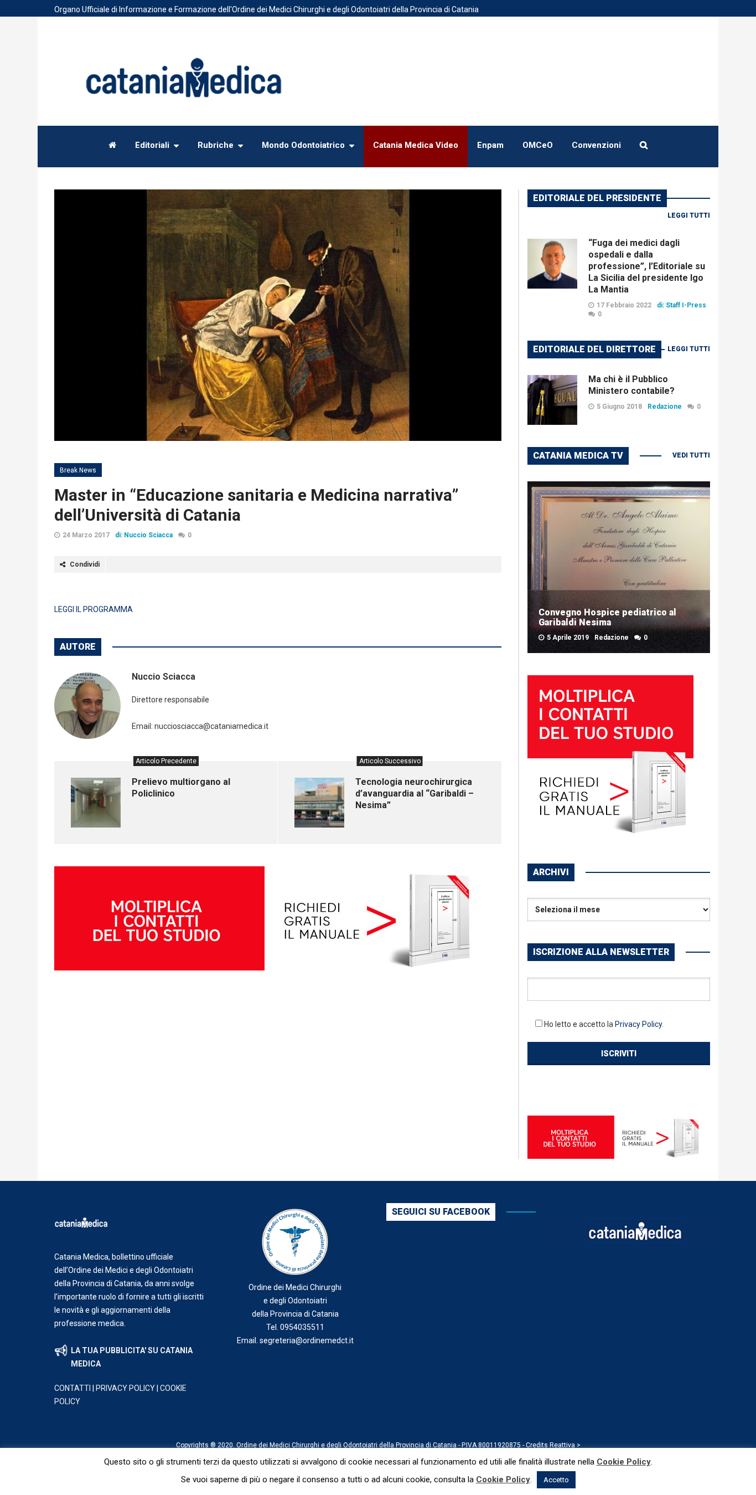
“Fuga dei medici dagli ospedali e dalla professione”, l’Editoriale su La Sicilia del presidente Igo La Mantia (646, 266)
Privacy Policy (638, 1024)
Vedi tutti (691, 455)
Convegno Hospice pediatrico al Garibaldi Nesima (607, 617)
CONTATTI (72, 1388)
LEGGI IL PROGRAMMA (93, 609)
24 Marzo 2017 (86, 535)
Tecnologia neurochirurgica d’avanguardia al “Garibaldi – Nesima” (414, 793)
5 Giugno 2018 (619, 406)
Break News (78, 470)
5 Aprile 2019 (568, 637)
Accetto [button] (556, 1480)
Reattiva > (565, 1445)
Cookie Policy (624, 1462)
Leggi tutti (688, 215)
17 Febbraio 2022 (624, 305)
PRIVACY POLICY (125, 1388)
